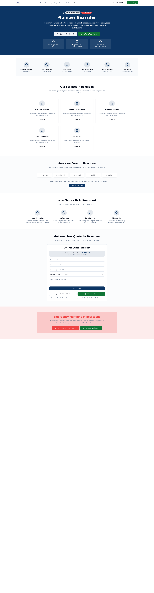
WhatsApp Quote (90, 34)
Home (41, 3)
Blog (55, 3)
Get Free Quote (77, 288)
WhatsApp (134, 3)
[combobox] (77, 275)
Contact (68, 3)
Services (76, 3)
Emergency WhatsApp (92, 328)
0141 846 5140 (120, 3)
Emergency (48, 3)
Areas (87, 3)
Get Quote (42, 119)
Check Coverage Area (77, 185)
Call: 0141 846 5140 (67, 34)
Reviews (61, 3)
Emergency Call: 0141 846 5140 (67, 328)
